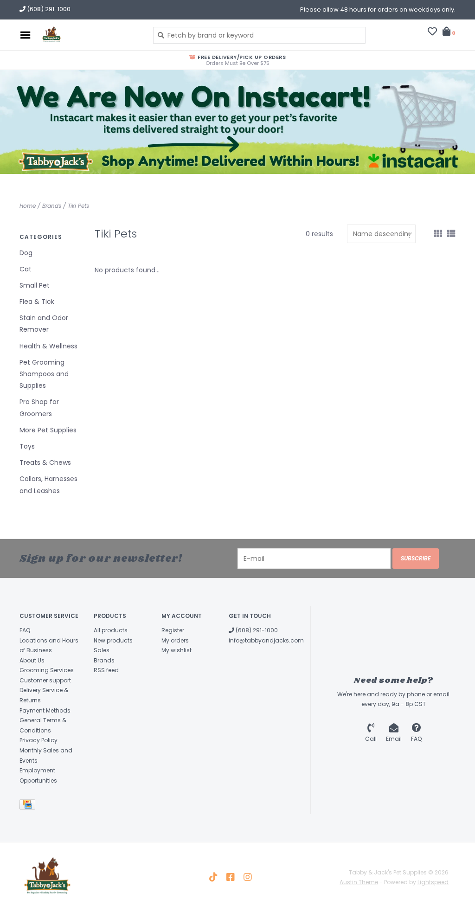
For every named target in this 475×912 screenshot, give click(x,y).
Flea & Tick (36, 301)
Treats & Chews (45, 462)
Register (172, 630)
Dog (25, 252)
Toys (27, 446)
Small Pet (34, 285)
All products (111, 630)
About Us (32, 660)
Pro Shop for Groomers (39, 407)
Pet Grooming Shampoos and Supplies (44, 374)
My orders (175, 640)
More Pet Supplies (48, 430)
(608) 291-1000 (256, 630)
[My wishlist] (432, 32)
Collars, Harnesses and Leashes (48, 484)
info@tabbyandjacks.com (266, 640)
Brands (51, 206)
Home (27, 206)
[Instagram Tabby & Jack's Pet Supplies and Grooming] (248, 877)
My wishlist (176, 650)
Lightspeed (433, 882)
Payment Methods (45, 710)
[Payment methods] (29, 806)
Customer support (45, 680)
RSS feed (106, 670)
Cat (25, 269)
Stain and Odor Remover (43, 323)
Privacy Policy (38, 740)
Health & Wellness (48, 346)
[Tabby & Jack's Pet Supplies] (89, 34)
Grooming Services (46, 670)
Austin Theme (359, 882)
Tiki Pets (78, 206)
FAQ (24, 630)
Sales (101, 650)
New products (113, 640)
